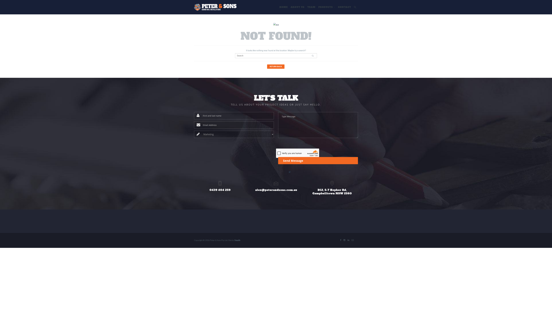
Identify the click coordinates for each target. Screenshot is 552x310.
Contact (344, 7)
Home (283, 7)
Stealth (237, 240)
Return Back (276, 67)
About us (297, 7)
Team (311, 7)
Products (325, 7)
